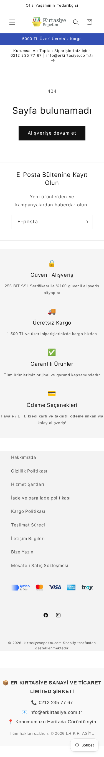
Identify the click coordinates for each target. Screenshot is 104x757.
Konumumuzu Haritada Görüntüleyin (56, 721)
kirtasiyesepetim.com (43, 643)
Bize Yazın (22, 552)
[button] (12, 22)
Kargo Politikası (28, 511)
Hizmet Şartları (27, 484)
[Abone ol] (86, 222)
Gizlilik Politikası (29, 471)
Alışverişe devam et (52, 133)
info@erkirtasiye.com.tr (55, 712)
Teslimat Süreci (28, 525)
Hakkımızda (23, 457)
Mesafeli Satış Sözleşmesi (40, 565)
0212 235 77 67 (56, 702)
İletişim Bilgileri (28, 538)
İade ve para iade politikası (40, 498)
